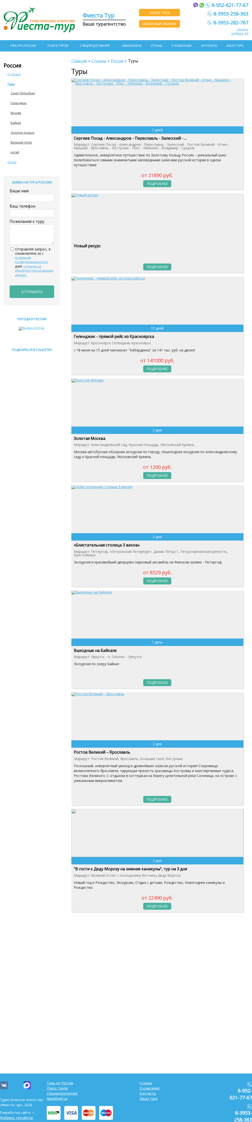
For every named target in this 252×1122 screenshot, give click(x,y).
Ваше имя (19, 191)
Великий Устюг (21, 142)
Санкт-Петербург (23, 93)
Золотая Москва (89, 438)
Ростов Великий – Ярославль (102, 752)
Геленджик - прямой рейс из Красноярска (114, 336)
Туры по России (23, 46)
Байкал (16, 123)
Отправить (32, 291)
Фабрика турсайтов (16, 1117)
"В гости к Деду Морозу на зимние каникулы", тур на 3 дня (130, 869)
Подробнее (157, 183)
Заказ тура (235, 46)
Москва (16, 113)
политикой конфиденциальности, (31, 260)
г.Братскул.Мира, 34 (239, 31)
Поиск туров (57, 46)
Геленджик (19, 103)
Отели (11, 162)
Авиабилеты (132, 46)
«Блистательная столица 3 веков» (107, 545)
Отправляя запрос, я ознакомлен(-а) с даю (34, 262)
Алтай (15, 152)
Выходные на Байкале (95, 650)
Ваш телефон (22, 206)
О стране (14, 74)
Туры (11, 84)
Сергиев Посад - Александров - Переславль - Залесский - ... (130, 138)
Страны (156, 46)
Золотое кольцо (22, 133)
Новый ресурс (87, 246)
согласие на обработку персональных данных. (34, 270)
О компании (181, 46)
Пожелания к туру (27, 221)
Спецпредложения (95, 46)
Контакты (209, 46)
